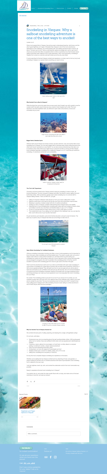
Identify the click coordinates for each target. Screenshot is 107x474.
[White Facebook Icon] (50, 457)
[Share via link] (34, 381)
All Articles (22, 15)
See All (86, 394)
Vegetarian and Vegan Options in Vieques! (28, 411)
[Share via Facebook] (27, 381)
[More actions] (79, 26)
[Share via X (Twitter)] (31, 381)
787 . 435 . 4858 (29, 463)
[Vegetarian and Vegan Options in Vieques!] (29, 403)
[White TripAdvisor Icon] (46, 457)
